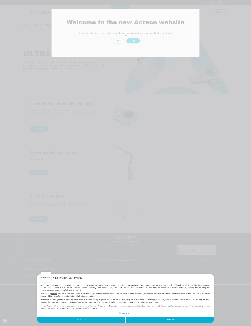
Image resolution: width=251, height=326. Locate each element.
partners (53, 294)
